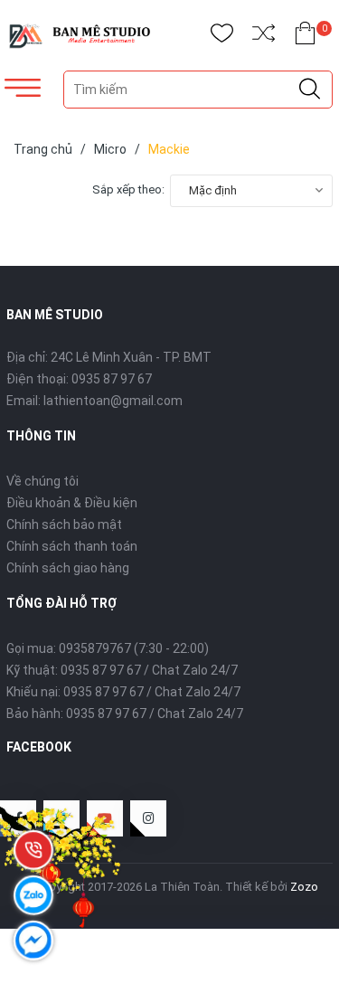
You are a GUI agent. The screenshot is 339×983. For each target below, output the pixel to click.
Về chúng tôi (42, 481)
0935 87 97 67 (111, 379)
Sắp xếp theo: (128, 189)
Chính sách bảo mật (64, 524)
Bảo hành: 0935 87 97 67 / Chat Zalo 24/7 (124, 713)
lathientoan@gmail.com (113, 400)
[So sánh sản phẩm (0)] (263, 37)
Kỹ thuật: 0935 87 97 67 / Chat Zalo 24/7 (122, 670)
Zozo (304, 886)
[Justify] (309, 89)
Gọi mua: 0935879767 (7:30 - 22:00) (107, 648)
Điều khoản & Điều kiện (71, 503)
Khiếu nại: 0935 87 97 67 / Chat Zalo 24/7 (123, 692)
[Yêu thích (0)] (222, 37)
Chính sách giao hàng (67, 568)
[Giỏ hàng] (305, 37)
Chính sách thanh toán (71, 546)
